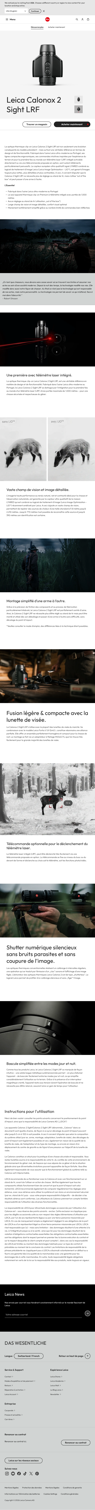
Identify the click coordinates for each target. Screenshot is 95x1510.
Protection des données (32, 1487)
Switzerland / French (29, 1355)
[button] (87, 1356)
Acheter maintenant (71, 124)
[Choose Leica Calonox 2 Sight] (78, 100)
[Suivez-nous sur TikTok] (25, 1473)
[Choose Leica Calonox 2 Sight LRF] (78, 109)
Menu (13, 19)
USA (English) (11, 11)
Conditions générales (69, 1494)
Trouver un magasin (36, 124)
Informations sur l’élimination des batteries (22, 1494)
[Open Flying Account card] (82, 19)
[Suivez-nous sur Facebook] (19, 1473)
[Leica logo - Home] (47, 19)
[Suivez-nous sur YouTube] (13, 1473)
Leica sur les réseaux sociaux (24, 1460)
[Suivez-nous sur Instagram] (7, 1473)
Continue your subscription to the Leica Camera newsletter (87, 1313)
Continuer (35, 11)
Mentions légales (12, 1487)
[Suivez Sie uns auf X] (31, 1473)
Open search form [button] (77, 19)
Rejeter (43, 11)
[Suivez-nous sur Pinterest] (37, 1473)
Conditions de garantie (72, 1487)
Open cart (88, 19)
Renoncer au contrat (75, 1442)
